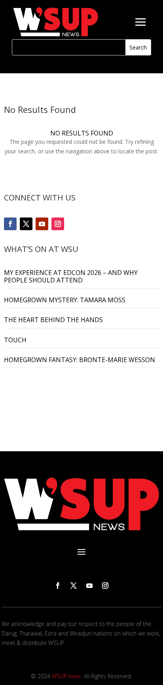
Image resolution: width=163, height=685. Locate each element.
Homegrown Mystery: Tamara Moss (64, 300)
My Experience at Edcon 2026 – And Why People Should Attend (71, 276)
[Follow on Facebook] (10, 224)
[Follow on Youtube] (42, 224)
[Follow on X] (26, 224)
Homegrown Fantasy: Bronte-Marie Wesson (79, 359)
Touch (15, 340)
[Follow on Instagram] (57, 224)
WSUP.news (66, 676)
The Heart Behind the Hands (53, 319)
